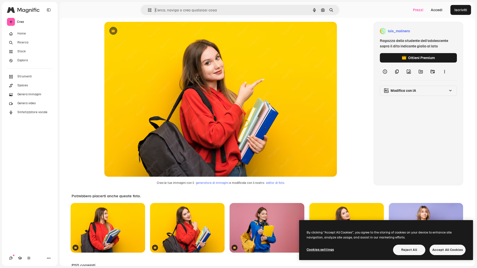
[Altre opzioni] (444, 71)
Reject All (409, 250)
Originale (137, 31)
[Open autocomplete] (148, 10)
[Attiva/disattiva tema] (29, 258)
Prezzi (418, 10)
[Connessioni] (11, 258)
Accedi (436, 10)
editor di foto (275, 183)
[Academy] (20, 258)
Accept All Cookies (447, 250)
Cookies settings (320, 249)
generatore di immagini (212, 183)
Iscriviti (460, 10)
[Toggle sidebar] (49, 10)
